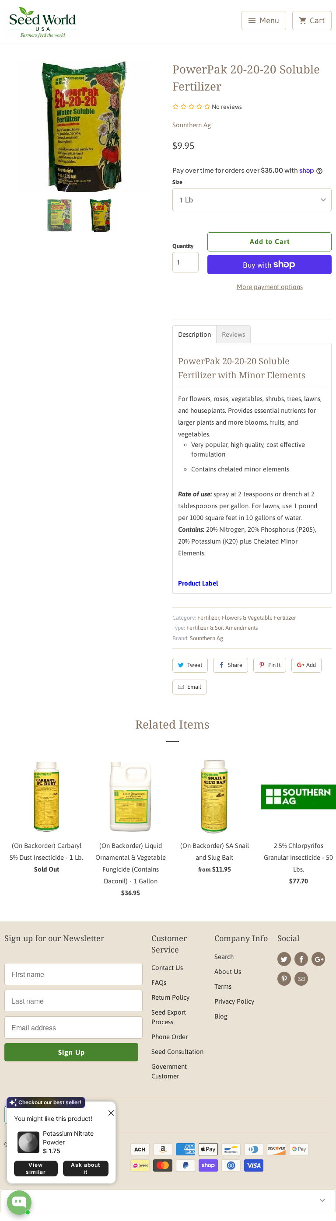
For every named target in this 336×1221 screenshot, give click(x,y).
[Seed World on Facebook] (301, 959)
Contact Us (167, 967)
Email (194, 687)
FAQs (158, 982)
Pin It (274, 665)
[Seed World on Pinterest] (284, 979)
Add (311, 665)
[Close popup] (107, 1109)
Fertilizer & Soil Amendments (222, 627)
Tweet (194, 665)
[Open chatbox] (19, 1202)
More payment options (270, 286)
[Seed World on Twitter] (284, 959)
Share (235, 665)
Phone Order (169, 1036)
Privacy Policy (234, 1001)
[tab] (194, 334)
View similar (36, 1168)
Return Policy (170, 997)
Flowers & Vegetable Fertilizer (259, 617)
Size (177, 182)
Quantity (182, 246)
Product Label (198, 583)
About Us (227, 971)
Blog (221, 1016)
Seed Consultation (177, 1051)
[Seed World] (42, 25)
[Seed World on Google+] (318, 959)
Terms (222, 986)
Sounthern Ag (191, 125)
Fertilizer (208, 617)
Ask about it (85, 1168)
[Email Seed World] (301, 979)
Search (224, 956)
